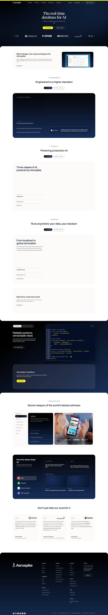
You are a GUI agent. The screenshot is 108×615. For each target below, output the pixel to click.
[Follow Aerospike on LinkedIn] (25, 613)
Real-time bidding (34, 433)
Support (70, 2)
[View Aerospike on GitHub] (16, 613)
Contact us (88, 575)
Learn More (19, 124)
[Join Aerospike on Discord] (13, 613)
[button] (82, 3)
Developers (48, 87)
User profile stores (35, 441)
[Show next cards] (55, 547)
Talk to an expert (89, 2)
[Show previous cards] (52, 547)
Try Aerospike (77, 2)
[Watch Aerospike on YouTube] (20, 613)
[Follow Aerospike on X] (22, 613)
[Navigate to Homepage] (17, 2)
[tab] (21, 416)
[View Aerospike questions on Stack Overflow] (18, 613)
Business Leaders (58, 87)
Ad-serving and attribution (36, 437)
